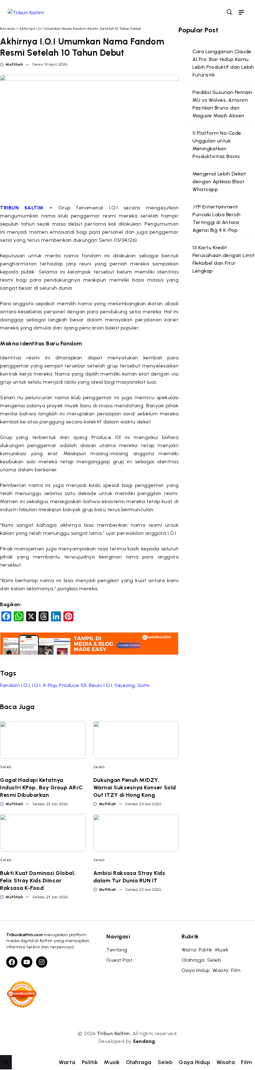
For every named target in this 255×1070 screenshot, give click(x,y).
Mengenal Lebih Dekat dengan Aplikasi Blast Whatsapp (219, 181)
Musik (112, 1062)
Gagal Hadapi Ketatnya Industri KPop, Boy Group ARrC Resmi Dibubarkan (41, 787)
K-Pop (50, 685)
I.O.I (36, 685)
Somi (143, 685)
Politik (90, 1062)
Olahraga (138, 1062)
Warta (67, 1062)
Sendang (144, 1041)
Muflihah (14, 64)
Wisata (225, 1062)
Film (246, 1062)
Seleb (6, 767)
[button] (229, 12)
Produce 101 (72, 685)
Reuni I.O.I (100, 685)
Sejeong (124, 685)
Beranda (7, 28)
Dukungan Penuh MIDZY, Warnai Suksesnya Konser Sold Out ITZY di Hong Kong (134, 787)
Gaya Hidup (194, 1062)
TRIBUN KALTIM (24, 208)
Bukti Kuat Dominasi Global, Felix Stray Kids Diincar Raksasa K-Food (38, 880)
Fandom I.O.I (15, 685)
